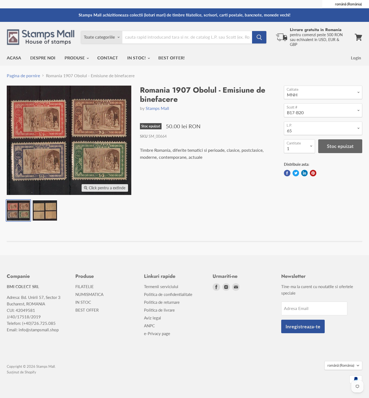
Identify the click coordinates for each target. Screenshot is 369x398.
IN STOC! (137, 57)
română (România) (340, 365)
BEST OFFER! (171, 57)
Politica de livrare (159, 310)
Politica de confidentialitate (168, 294)
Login (356, 57)
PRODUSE (75, 57)
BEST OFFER (87, 310)
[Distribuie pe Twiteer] (296, 173)
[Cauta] (259, 37)
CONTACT (107, 57)
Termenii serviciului (161, 286)
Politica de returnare (162, 302)
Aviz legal (152, 317)
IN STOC (83, 302)
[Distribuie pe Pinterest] (313, 173)
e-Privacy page (157, 333)
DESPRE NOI (42, 57)
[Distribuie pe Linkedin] (304, 173)
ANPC (149, 325)
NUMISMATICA (89, 294)
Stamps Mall (157, 108)
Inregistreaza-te (303, 326)
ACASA (14, 57)
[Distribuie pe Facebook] (287, 173)
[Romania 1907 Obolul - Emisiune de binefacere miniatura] (18, 210)
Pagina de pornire (23, 75)
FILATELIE (84, 286)
